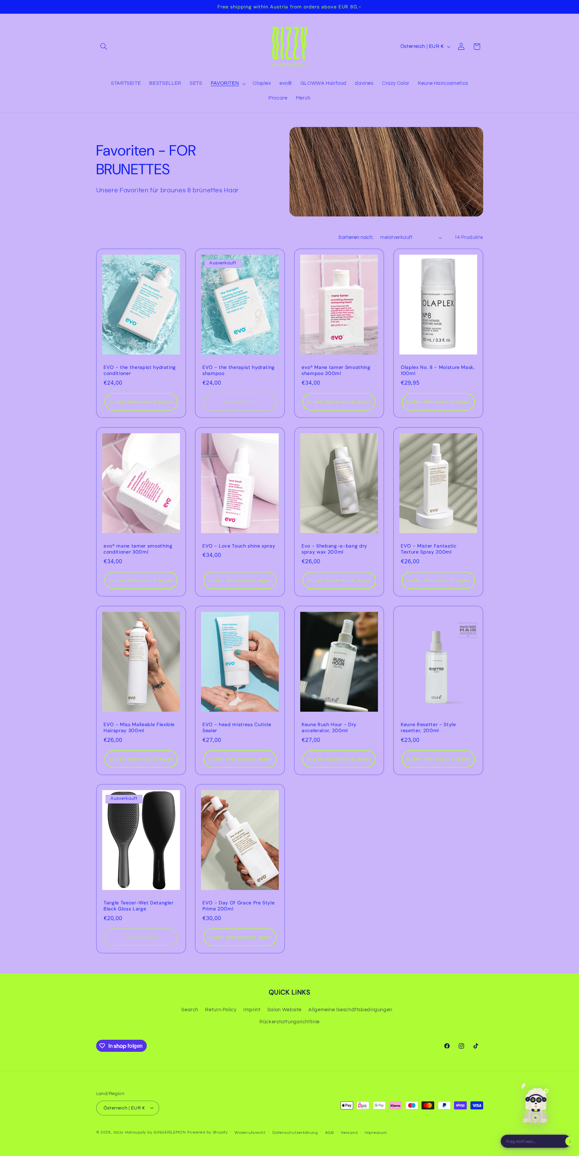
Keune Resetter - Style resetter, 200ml (428, 727)
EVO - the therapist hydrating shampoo (238, 370)
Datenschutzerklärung (295, 1132)
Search (189, 1009)
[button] (104, 46)
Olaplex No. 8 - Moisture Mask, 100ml (438, 370)
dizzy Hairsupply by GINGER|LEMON (149, 1132)
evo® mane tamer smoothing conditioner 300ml (138, 549)
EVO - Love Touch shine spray (238, 546)
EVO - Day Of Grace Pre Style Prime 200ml (238, 906)
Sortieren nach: (355, 237)
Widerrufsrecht (250, 1132)
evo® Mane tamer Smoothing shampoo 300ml (336, 370)
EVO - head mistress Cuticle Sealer (236, 727)
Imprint (251, 1009)
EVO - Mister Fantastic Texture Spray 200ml (429, 549)
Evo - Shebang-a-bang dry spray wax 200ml (334, 549)
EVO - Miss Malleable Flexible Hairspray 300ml (139, 727)
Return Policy (220, 1009)
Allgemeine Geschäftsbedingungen (350, 1009)
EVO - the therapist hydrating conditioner (140, 370)
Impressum (376, 1132)
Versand (349, 1132)
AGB (329, 1132)
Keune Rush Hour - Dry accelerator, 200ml (329, 727)
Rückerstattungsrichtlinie (289, 1022)
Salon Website (284, 1009)
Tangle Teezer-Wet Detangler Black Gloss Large (139, 906)
